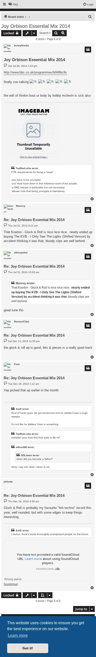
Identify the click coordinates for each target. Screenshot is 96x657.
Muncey (20, 206)
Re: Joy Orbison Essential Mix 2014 (34, 220)
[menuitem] (13, 4)
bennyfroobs (21, 45)
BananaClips (21, 321)
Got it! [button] (27, 648)
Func (17, 364)
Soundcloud (11, 584)
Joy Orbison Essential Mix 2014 (35, 26)
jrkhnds (8, 481)
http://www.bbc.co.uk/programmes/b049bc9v (35, 72)
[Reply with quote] (88, 49)
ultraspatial (21, 252)
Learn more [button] (18, 635)
